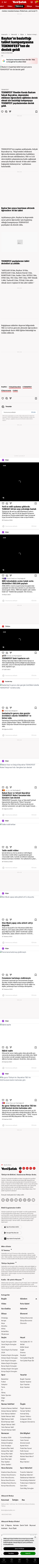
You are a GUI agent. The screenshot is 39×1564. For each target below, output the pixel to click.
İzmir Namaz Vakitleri (8, 1414)
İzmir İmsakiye (6, 1446)
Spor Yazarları (25, 1384)
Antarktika (4, 1331)
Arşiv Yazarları (25, 1387)
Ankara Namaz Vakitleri (9, 1411)
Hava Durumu (6, 1468)
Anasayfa (4, 34)
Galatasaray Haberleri (27, 1478)
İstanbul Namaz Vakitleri (9, 1408)
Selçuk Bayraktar (15, 387)
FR (30, 1168)
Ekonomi (23, 1313)
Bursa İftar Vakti (6, 1456)
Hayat (22, 1337)
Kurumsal (5, 1500)
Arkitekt (4, 1528)
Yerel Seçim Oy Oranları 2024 (9, 1351)
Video (3, 1303)
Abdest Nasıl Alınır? (27, 1456)
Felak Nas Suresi (26, 1448)
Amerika (4, 1326)
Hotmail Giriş (24, 1414)
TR (20, 1168)
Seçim (3, 1337)
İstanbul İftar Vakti (7, 1448)
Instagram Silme (25, 1419)
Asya (3, 1323)
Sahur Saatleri (6, 1465)
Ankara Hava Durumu (8, 1475)
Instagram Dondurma (27, 1422)
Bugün (4, 1298)
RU (34, 1168)
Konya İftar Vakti (7, 1454)
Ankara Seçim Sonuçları (9, 1358)
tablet (16, 390)
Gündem (23, 1298)
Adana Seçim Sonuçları (9, 1363)
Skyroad (32, 1525)
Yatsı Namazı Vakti (7, 1427)
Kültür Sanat (24, 1347)
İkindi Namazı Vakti (7, 1422)
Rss (23, 1500)
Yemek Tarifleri (25, 1411)
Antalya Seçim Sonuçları (9, 1369)
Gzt (2, 1525)
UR (20, 1171)
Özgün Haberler (25, 1408)
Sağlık (22, 1350)
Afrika (3, 1329)
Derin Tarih (24, 1525)
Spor (3, 1375)
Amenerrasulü (25, 1443)
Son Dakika (6, 1308)
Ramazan (5, 1433)
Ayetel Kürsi (24, 1446)
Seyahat (23, 1355)
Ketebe (16, 1525)
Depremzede (6, 390)
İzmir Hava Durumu (7, 1478)
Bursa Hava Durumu (8, 1480)
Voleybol (4, 1384)
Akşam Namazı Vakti (8, 1424)
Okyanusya (5, 1334)
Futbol (3, 1382)
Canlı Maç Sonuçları (27, 1488)
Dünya (4, 1313)
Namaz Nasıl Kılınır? (27, 1454)
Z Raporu (8, 1525)
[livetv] (31, 2)
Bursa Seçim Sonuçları (9, 1366)
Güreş (3, 1393)
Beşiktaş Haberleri (26, 1475)
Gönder (33, 412)
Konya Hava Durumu (8, 1486)
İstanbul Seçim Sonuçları (9, 1355)
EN (23, 1168)
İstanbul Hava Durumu (8, 1472)
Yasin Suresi (24, 1440)
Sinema (22, 1353)
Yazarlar (23, 1375)
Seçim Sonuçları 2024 (8, 1342)
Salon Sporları (6, 1395)
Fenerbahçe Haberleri (27, 1480)
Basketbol (4, 1379)
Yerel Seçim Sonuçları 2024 (8, 1346)
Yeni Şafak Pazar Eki (27, 1361)
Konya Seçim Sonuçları (9, 1371)
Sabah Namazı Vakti (8, 1416)
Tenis (3, 1387)
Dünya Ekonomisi (26, 1321)
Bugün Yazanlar (25, 1379)
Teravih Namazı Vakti (8, 1430)
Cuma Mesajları (25, 1438)
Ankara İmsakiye (7, 1443)
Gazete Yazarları (25, 1382)
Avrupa (3, 1321)
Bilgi (2, 1401)
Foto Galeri (24, 1303)
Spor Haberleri (26, 1468)
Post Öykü (13, 1528)
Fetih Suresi (24, 1451)
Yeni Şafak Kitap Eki (27, 1358)
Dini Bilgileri (25, 1433)
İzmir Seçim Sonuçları (8, 1361)
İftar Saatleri (5, 1462)
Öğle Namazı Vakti (7, 1419)
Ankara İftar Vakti (7, 1451)
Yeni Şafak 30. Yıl (26, 1342)
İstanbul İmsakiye (7, 1440)
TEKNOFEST (28, 387)
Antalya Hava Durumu (8, 1483)
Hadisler (23, 1459)
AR (27, 1168)
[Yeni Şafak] (19, 2)
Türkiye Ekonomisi (26, 1318)
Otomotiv (23, 1323)
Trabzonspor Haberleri (28, 1483)
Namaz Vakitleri (7, 1404)
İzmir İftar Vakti (6, 1459)
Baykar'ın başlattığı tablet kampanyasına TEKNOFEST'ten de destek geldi (32, 34)
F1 (2, 1390)
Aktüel (22, 1344)
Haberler (23, 1308)
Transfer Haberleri (26, 1472)
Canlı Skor (23, 1486)
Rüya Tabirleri (24, 1462)
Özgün (23, 1404)
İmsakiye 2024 (6, 1438)
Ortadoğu (4, 1318)
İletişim (15, 1500)
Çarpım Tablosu (25, 1416)
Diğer (22, 34)
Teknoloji (14, 34)
